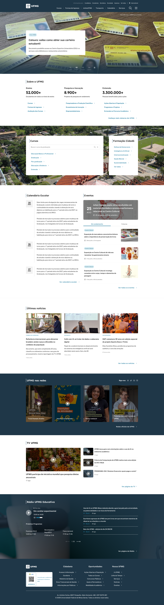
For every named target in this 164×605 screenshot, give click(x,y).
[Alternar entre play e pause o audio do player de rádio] (29, 513)
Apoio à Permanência (94, 582)
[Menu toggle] (136, 8)
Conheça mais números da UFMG (121, 118)
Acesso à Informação (66, 572)
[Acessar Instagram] (128, 380)
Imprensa (116, 3)
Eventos (117, 585)
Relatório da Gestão (66, 579)
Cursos (59, 8)
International (134, 3)
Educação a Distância (39, 165)
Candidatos (88, 3)
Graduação (35, 158)
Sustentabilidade (120, 163)
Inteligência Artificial (121, 151)
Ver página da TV (129, 487)
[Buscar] (95, 147)
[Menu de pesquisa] (130, 8)
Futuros (124, 224)
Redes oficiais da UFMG (125, 427)
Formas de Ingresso (72, 8)
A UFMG (117, 572)
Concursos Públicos (94, 579)
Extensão (34, 169)
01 (70, 67)
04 (89, 67)
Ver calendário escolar (68, 282)
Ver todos (123, 3)
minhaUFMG (87, 8)
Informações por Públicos (66, 585)
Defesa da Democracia (122, 147)
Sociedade (110, 3)
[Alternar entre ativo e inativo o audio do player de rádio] (35, 518)
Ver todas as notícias (126, 363)
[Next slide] (78, 541)
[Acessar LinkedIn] (137, 380)
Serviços (122, 8)
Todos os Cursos (94, 575)
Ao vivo (37, 508)
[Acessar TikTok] (131, 380)
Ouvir (88, 513)
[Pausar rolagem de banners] (95, 67)
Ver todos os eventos (126, 288)
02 (77, 67)
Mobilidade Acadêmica (94, 585)
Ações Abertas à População (94, 572)
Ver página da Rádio (126, 551)
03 (83, 67)
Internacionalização (121, 155)
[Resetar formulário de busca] (98, 147)
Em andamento (97, 224)
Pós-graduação (36, 161)
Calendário (111, 8)
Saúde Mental (119, 159)
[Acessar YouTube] (134, 380)
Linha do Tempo (116, 575)
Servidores (103, 3)
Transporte (100, 8)
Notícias (117, 582)
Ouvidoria (66, 575)
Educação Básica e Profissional (42, 154)
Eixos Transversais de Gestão (66, 582)
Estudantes (95, 3)
